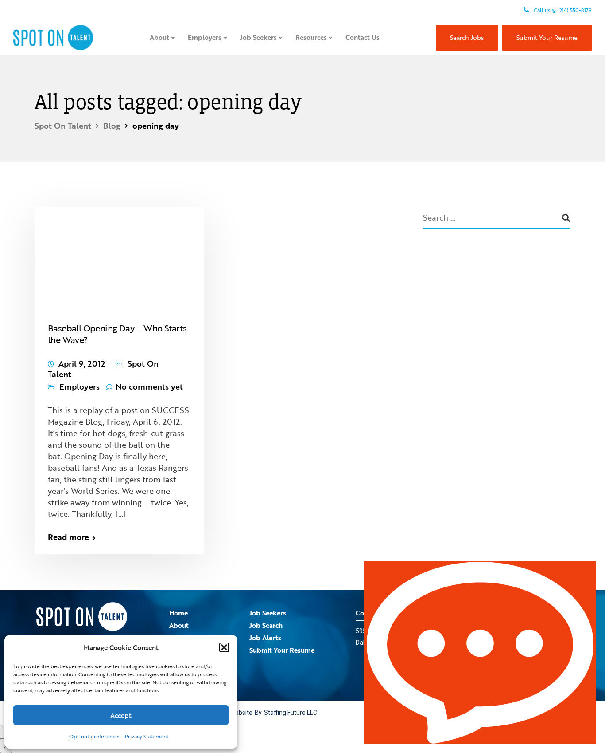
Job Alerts (265, 638)
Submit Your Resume (547, 37)
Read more (68, 537)
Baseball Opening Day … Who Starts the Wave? (117, 333)
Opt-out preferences (94, 736)
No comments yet (149, 386)
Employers (204, 37)
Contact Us (362, 37)
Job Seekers (258, 37)
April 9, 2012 (81, 363)
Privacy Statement (146, 736)
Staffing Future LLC (290, 712)
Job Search (266, 625)
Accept (121, 715)
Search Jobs (467, 37)
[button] (224, 647)
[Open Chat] (480, 652)
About (159, 37)
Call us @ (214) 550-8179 (562, 10)
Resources (311, 37)
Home (178, 613)
